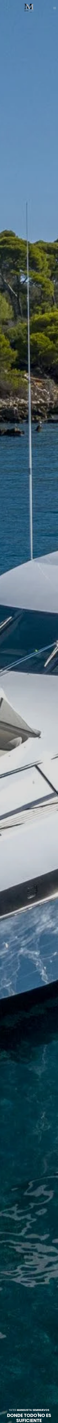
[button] (54, 8)
